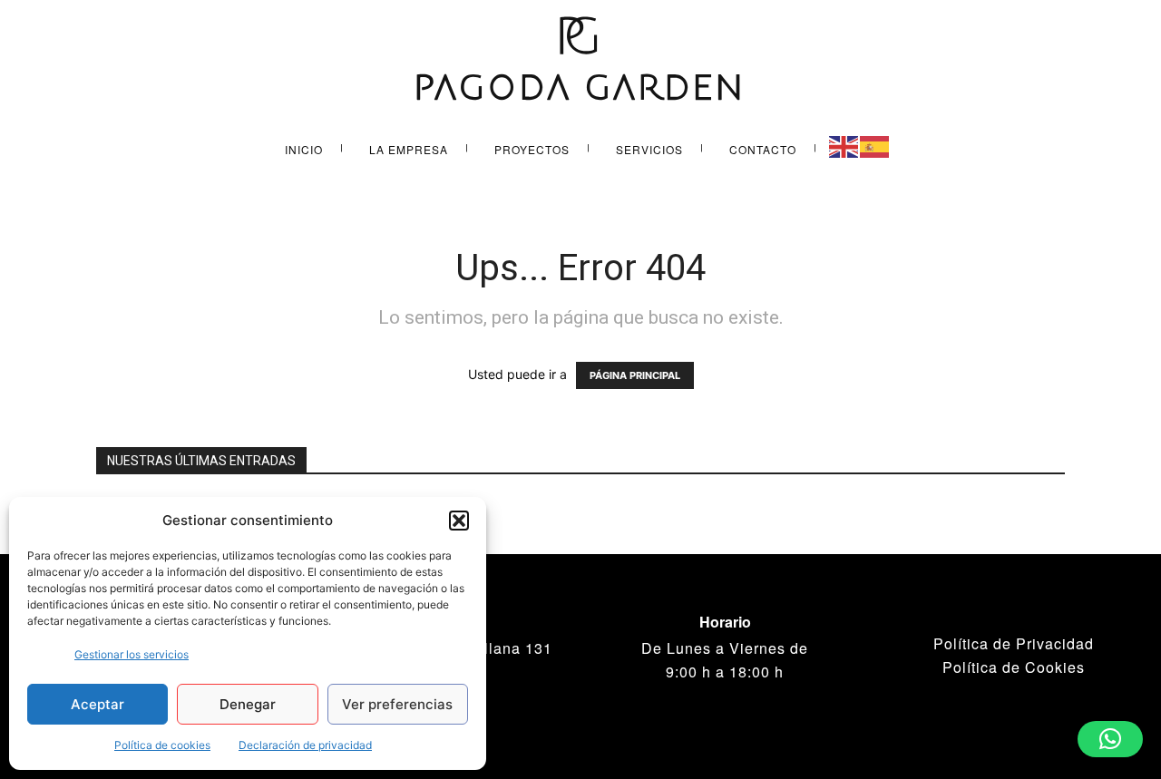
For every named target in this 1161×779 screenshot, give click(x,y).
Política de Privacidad (1013, 643)
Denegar (248, 704)
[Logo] (580, 61)
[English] (844, 145)
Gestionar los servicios (131, 654)
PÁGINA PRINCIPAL (635, 375)
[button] (459, 520)
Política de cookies (162, 745)
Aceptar (97, 704)
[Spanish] (875, 145)
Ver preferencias (397, 704)
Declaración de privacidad (305, 745)
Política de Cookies (1013, 667)
